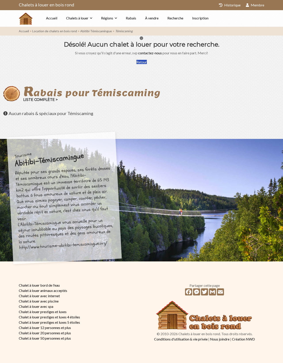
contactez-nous (150, 53)
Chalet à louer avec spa (36, 306)
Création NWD (243, 339)
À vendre (152, 18)
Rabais (131, 18)
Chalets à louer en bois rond (46, 4)
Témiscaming (124, 31)
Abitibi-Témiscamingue (96, 31)
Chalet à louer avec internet (39, 296)
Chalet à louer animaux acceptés (43, 290)
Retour (141, 62)
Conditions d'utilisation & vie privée (181, 339)
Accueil (51, 18)
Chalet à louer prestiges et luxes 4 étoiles (49, 317)
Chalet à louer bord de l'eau (39, 285)
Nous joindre (219, 339)
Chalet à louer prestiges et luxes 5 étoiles (49, 322)
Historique (232, 5)
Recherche (175, 18)
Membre (257, 5)
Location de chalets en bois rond (54, 31)
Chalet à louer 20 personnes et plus (45, 333)
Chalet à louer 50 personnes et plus (45, 338)
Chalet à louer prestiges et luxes (43, 312)
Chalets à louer (77, 18)
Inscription (200, 18)
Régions (107, 18)
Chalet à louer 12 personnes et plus (45, 327)
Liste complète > (40, 100)
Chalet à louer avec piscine (39, 301)
